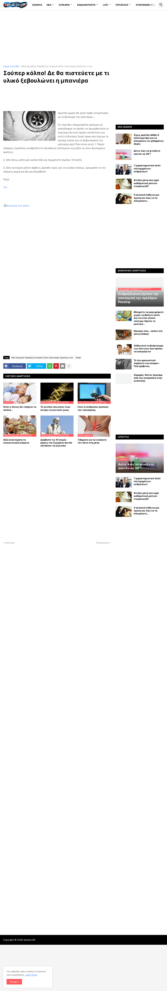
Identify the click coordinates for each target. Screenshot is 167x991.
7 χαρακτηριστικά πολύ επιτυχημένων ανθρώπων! (147, 168)
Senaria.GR (29, 939)
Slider (78, 357)
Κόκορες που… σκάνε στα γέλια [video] (148, 332)
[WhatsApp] (50, 366)
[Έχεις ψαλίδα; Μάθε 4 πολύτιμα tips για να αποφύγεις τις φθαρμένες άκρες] (124, 139)
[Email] (62, 366)
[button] (153, 5)
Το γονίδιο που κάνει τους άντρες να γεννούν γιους (55, 408)
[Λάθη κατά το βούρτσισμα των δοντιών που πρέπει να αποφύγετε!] (124, 349)
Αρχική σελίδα (11, 66)
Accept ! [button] (14, 981)
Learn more (31, 974)
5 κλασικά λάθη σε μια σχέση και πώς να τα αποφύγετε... (146, 197)
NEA (49, 4)
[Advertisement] (83, 37)
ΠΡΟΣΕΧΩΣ (121, 4)
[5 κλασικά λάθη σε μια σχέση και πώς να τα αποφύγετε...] (124, 198)
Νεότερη (10, 542)
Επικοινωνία (143, 4)
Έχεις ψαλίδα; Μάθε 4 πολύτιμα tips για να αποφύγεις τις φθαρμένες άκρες (149, 139)
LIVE (105, 4)
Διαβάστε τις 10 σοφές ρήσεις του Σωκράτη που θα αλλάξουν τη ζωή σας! (56, 442)
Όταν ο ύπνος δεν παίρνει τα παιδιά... (19, 408)
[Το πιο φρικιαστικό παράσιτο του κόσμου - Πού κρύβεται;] (124, 364)
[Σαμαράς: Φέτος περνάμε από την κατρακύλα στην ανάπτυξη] (124, 378)
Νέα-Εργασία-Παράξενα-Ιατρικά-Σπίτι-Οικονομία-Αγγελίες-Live (57, 66)
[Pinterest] (56, 366)
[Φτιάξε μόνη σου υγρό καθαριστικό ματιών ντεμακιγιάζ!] (124, 184)
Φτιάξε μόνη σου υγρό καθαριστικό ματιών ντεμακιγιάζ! (146, 183)
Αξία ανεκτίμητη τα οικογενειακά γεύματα (16, 441)
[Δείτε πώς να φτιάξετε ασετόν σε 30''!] (124, 154)
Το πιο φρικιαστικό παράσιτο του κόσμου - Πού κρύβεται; (147, 363)
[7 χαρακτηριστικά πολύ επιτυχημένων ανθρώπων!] (124, 169)
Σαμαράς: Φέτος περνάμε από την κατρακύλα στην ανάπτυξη (148, 377)
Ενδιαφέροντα (86, 4)
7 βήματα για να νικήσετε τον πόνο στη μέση (92, 441)
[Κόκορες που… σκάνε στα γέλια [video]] (124, 335)
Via (5, 187)
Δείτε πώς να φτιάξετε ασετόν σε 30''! (147, 152)
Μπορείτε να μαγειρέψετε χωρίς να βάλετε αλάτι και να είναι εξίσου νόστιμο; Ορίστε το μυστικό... (149, 318)
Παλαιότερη (102, 542)
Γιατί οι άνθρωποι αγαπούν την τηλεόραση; (93, 408)
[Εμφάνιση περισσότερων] (69, 366)
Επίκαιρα (64, 4)
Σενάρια (37, 4)
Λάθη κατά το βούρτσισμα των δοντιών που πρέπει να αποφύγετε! (148, 348)
